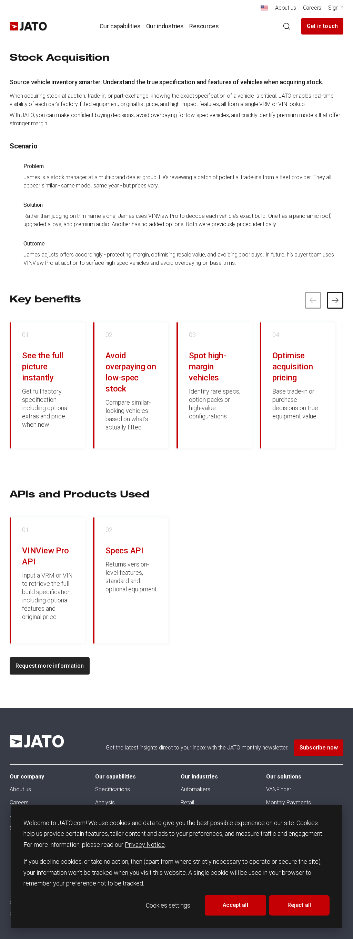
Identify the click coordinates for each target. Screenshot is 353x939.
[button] (335, 300)
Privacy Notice (145, 844)
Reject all (299, 905)
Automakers (195, 789)
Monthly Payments (288, 802)
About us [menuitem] (285, 7)
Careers (19, 802)
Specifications (112, 789)
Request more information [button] (50, 665)
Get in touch (322, 26)
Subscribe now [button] (319, 747)
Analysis (105, 802)
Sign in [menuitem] (335, 7)
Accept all (235, 905)
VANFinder (278, 789)
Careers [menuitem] (312, 7)
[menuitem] (264, 10)
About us (20, 789)
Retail (187, 802)
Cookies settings (168, 905)
